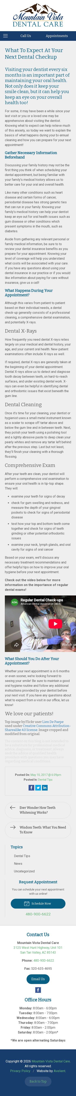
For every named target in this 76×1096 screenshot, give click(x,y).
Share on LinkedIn (45, 788)
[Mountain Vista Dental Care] (38, 15)
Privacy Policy (20, 1071)
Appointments (57, 36)
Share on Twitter (38, 788)
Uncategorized (24, 871)
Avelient (59, 1071)
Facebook (38, 990)
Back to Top (38, 1081)
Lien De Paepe (53, 722)
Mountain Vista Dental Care (51, 1061)
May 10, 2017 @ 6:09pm (46, 774)
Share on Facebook (31, 788)
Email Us (38, 979)
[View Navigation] (7, 36)
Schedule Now (41, 903)
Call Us (25, 36)
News (18, 864)
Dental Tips (45, 779)
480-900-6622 (43, 960)
